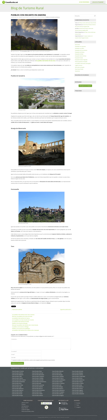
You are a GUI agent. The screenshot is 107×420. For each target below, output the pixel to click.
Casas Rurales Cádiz (17, 376)
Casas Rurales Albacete (57, 371)
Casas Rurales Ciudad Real (78, 376)
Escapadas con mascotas (80, 46)
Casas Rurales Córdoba (37, 378)
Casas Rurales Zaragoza (58, 395)
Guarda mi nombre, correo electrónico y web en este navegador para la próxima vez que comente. (34, 360)
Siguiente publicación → (66, 309)
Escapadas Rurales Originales (81, 59)
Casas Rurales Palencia (17, 390)
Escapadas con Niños (79, 48)
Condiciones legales (26, 409)
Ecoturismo (77, 44)
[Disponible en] (68, 405)
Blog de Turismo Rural (27, 8)
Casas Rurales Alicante (77, 371)
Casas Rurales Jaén (36, 383)
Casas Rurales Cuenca (17, 378)
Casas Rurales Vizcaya (17, 395)
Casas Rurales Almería (17, 373)
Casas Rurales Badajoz (77, 373)
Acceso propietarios (84, 2)
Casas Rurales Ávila (57, 373)
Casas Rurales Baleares (17, 374)
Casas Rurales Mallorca (77, 386)
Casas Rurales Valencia (57, 393)
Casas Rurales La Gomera (58, 383)
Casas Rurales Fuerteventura (39, 381)
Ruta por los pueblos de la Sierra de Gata (22, 316)
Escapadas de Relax (79, 54)
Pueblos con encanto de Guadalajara (21, 328)
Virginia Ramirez (15, 51)
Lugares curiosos (78, 65)
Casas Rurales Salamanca (58, 390)
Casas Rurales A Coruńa (18, 371)
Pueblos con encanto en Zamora (53, 17)
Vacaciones (77, 71)
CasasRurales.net (14, 17)
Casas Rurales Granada (37, 380)
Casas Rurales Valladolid (78, 393)
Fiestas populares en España (81, 61)
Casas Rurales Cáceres (77, 374)
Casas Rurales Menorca (17, 388)
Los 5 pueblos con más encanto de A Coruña (23, 320)
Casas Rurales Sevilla (17, 392)
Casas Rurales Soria (37, 392)
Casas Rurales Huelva (57, 381)
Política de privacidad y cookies (28, 411)
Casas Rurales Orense (77, 388)
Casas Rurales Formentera (18, 381)
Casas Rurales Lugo (16, 386)
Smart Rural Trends (79, 69)
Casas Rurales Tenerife (77, 392)
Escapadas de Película (79, 52)
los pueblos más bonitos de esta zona (45, 60)
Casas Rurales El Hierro (57, 378)
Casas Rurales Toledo (37, 393)
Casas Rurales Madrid (37, 386)
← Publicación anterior (16, 309)
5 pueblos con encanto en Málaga (20, 326)
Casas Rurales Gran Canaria (19, 380)
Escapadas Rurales (79, 57)
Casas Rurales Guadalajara (58, 380)
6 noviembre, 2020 (25, 51)
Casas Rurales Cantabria (38, 376)
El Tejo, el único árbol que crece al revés (87, 22)
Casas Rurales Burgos (57, 374)
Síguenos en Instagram (86, 85)
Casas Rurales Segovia (77, 390)
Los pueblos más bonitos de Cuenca (21, 318)
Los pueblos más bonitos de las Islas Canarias (23, 314)
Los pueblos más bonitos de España (37, 17)
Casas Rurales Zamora (37, 395)
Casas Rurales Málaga (57, 386)
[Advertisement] (85, 115)
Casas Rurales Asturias (37, 373)
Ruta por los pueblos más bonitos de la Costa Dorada (25, 325)
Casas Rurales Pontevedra (38, 390)
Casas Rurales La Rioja (17, 385)
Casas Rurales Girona (77, 378)
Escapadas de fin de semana (81, 50)
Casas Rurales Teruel (17, 393)
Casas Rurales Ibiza (16, 383)
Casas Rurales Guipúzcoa (78, 380)
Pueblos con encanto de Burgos (19, 323)
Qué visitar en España (79, 67)
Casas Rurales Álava (37, 371)
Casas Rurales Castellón (58, 376)
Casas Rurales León (57, 385)
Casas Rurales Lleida (77, 385)
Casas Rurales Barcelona (38, 374)
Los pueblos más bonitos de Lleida (20, 321)
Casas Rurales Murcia (37, 388)
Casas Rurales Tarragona (58, 392)
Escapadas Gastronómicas (80, 56)
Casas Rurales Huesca (77, 381)
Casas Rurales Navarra (57, 388)
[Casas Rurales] (10, 3)
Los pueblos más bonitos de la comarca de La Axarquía (25, 330)
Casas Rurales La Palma (77, 383)
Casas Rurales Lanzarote (38, 385)
